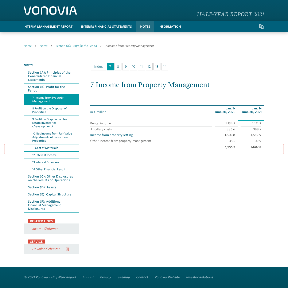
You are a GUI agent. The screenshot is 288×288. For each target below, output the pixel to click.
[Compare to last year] (261, 26)
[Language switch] (259, 5)
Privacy (105, 277)
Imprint (88, 277)
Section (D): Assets (42, 187)
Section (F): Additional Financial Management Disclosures (44, 205)
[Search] (236, 26)
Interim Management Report (48, 26)
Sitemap (123, 277)
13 (157, 67)
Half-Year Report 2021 (230, 14)
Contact (142, 277)
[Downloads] (244, 26)
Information (170, 26)
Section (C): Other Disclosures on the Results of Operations (50, 178)
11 (141, 67)
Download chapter (46, 249)
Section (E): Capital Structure (49, 194)
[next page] (279, 149)
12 (149, 67)
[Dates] (253, 26)
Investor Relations (199, 277)
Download (262, 98)
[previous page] (9, 149)
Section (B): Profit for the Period (76, 45)
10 (133, 67)
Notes (145, 26)
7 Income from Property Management (129, 45)
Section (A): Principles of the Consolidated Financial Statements (49, 76)
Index (98, 67)
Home (28, 45)
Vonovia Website (167, 277)
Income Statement (46, 229)
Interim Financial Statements (106, 26)
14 (165, 67)
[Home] (50, 10)
